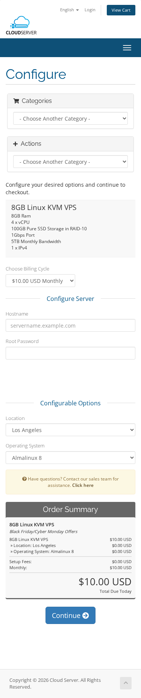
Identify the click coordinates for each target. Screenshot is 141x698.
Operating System (25, 445)
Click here (83, 485)
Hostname (17, 313)
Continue (67, 615)
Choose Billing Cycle (27, 268)
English (67, 9)
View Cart (121, 10)
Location (15, 418)
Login (90, 9)
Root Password (22, 341)
